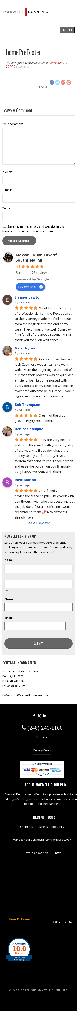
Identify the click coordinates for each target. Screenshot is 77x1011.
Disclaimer (42, 737)
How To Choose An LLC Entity (42, 853)
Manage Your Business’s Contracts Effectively (42, 840)
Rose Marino (25, 479)
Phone (9, 599)
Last (7, 590)
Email (8, 618)
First (7, 575)
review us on (28, 286)
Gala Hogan (25, 348)
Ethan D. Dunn (18, 919)
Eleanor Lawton (28, 297)
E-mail (7, 190)
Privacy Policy (42, 750)
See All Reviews (39, 523)
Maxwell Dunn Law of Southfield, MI (36, 257)
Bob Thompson (27, 404)
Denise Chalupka (29, 428)
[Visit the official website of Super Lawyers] (16, 930)
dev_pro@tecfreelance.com (29, 62)
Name (7, 171)
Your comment (12, 124)
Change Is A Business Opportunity (42, 827)
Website (7, 208)
